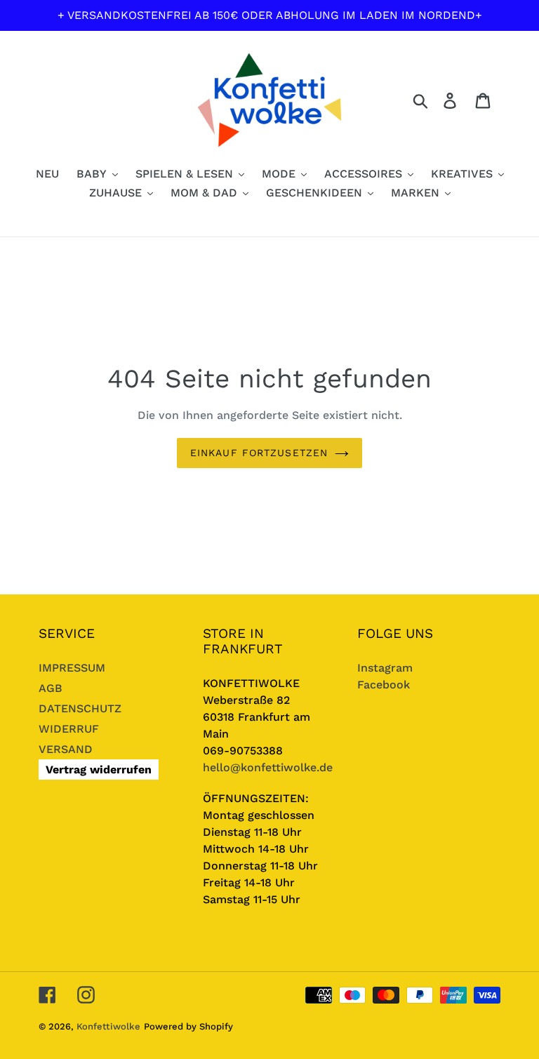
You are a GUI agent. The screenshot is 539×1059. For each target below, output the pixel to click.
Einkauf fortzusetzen (259, 452)
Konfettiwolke (108, 1026)
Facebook (383, 684)
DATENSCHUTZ (80, 708)
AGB (50, 688)
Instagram (385, 667)
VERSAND (66, 749)
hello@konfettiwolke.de (268, 767)
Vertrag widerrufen (99, 769)
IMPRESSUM (72, 667)
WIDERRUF (69, 728)
